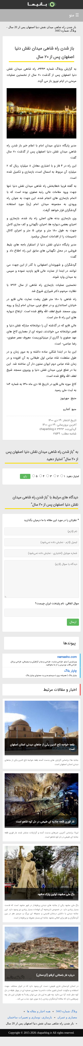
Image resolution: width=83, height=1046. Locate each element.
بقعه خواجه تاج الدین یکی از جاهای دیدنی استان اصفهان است (42, 746)
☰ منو (74, 15)
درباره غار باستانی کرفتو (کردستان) (55, 975)
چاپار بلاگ (70, 670)
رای (25, 476)
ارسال (73, 622)
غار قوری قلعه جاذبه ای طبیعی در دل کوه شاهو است (45, 821)
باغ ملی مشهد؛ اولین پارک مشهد (56, 894)
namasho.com (67, 657)
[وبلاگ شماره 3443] (41, 4)
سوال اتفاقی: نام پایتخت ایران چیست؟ (57, 603)
